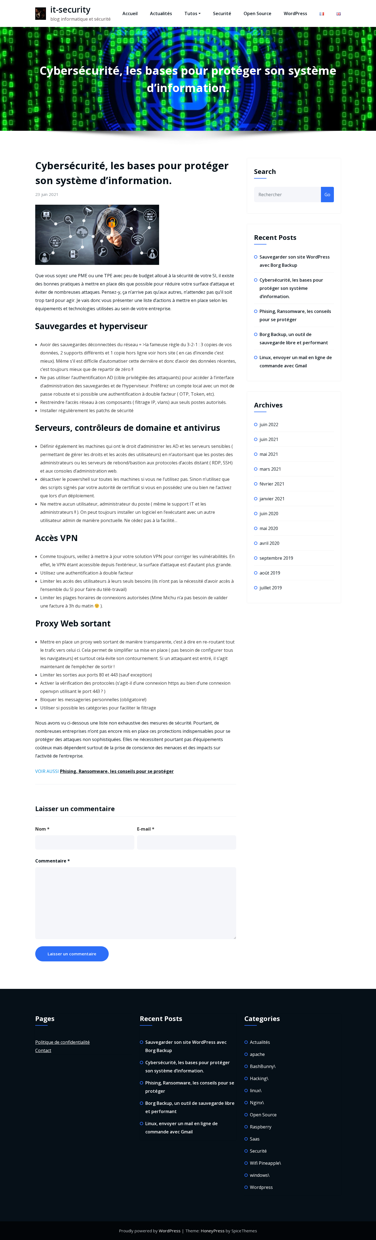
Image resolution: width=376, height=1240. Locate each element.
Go (327, 195)
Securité (222, 13)
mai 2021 (269, 454)
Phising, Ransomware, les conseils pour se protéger (117, 771)
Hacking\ (259, 1078)
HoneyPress (213, 1230)
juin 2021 (269, 439)
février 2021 (272, 484)
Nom (42, 829)
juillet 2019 (271, 588)
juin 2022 (269, 424)
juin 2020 (269, 514)
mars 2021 (270, 469)
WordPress (295, 13)
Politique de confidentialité (62, 1042)
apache (257, 1054)
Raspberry (260, 1127)
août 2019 (270, 573)
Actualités (161, 13)
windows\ (259, 1175)
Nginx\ (257, 1103)
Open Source (257, 13)
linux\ (255, 1091)
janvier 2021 (272, 499)
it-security (70, 9)
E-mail (145, 829)
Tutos (190, 13)
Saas (255, 1139)
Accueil (130, 13)
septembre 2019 (276, 558)
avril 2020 (269, 543)
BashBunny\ (263, 1066)
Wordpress (261, 1187)
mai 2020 (269, 528)
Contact (43, 1050)
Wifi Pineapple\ (265, 1163)
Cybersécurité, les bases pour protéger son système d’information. (291, 288)
